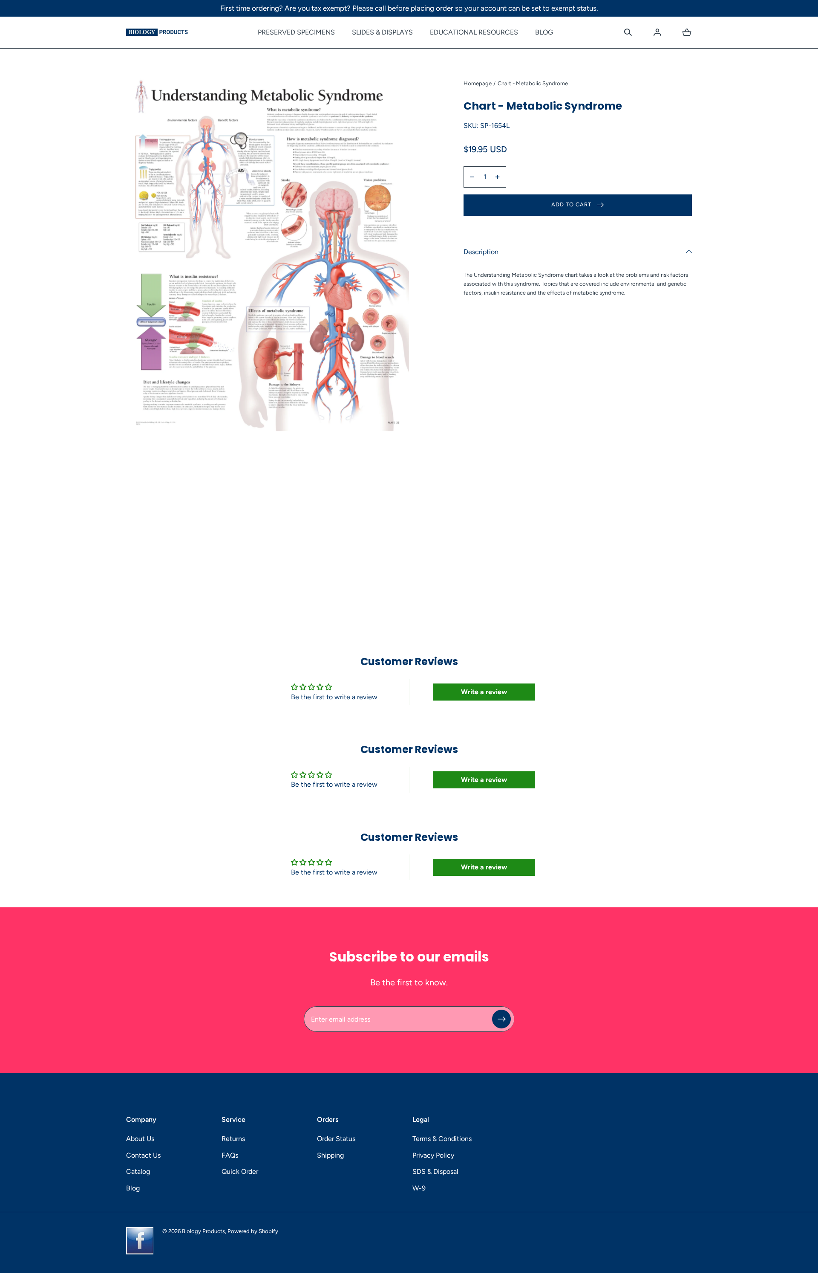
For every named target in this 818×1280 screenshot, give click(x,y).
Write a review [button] (484, 692)
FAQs (230, 1155)
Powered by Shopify (253, 1231)
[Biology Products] (157, 32)
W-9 (419, 1188)
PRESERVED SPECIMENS (296, 32)
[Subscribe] (501, 1019)
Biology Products (203, 1231)
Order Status (336, 1139)
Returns (233, 1139)
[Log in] (657, 32)
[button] (628, 32)
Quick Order (240, 1171)
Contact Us (143, 1155)
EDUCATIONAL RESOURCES (474, 32)
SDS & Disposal (435, 1171)
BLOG (544, 32)
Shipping (330, 1155)
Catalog (138, 1171)
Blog (133, 1188)
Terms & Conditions (442, 1139)
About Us (140, 1139)
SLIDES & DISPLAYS (382, 32)
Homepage (478, 83)
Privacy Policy (433, 1155)
